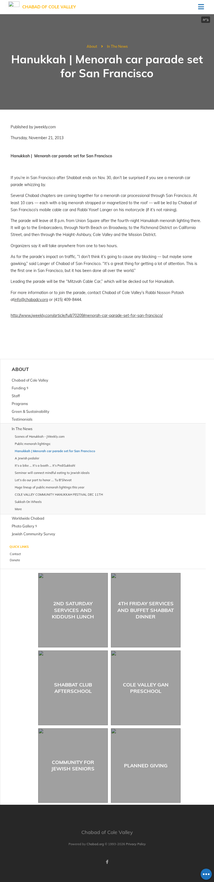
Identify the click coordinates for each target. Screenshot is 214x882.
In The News (117, 46)
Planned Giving (145, 765)
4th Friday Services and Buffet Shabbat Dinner (145, 610)
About (92, 46)
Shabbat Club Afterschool (73, 687)
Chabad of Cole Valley (49, 6)
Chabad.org (95, 844)
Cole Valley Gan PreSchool (146, 687)
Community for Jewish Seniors (72, 765)
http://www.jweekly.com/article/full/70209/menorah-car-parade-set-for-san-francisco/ (87, 315)
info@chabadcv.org (31, 299)
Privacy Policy (136, 844)
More (18, 509)
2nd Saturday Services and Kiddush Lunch (73, 610)
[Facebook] (107, 862)
